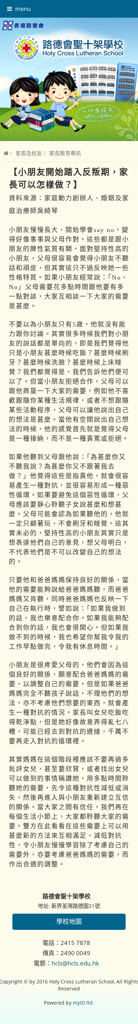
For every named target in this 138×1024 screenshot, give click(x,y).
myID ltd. (83, 1002)
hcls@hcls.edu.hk (75, 963)
